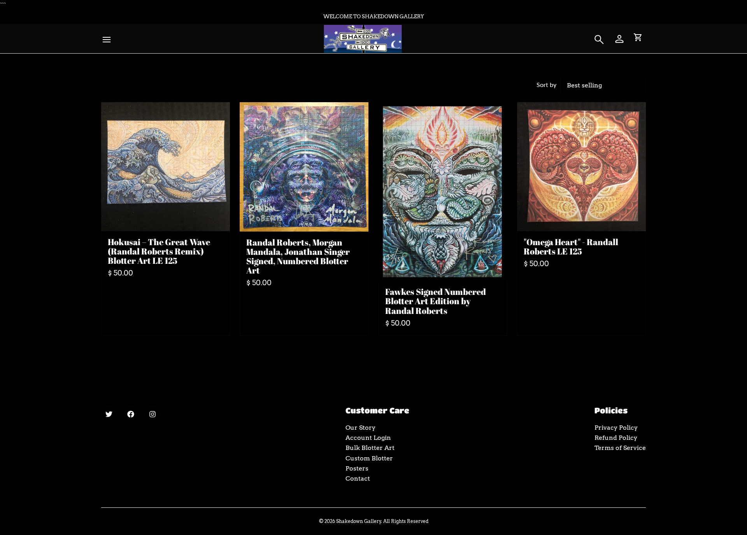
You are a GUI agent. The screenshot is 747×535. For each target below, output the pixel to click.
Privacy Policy (616, 427)
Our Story (360, 427)
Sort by (546, 84)
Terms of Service (620, 447)
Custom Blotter (369, 458)
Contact (357, 478)
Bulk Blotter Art (370, 447)
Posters (356, 468)
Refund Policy (615, 437)
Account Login (368, 437)
